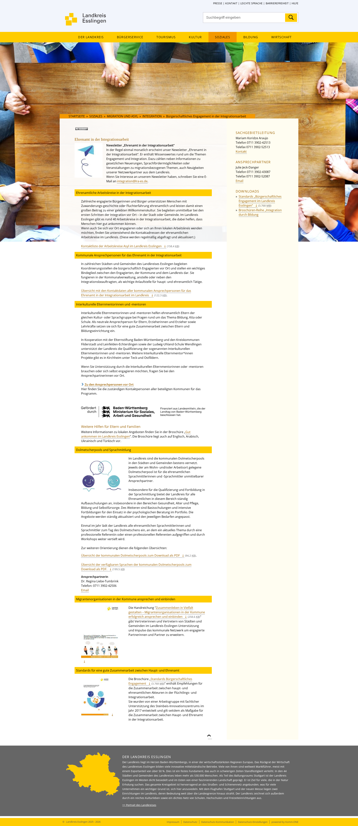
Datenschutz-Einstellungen (253, 822)
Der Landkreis (90, 37)
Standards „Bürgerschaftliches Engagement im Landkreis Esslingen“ (260, 200)
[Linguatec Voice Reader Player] (87, 130)
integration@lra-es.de (132, 181)
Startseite (77, 116)
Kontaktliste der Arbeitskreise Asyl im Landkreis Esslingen (121, 246)
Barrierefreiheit (277, 3)
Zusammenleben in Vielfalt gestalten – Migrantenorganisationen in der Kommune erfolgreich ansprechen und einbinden (166, 612)
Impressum (173, 822)
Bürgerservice (130, 37)
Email (85, 590)
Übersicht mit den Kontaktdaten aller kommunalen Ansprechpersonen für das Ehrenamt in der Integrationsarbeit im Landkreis (136, 293)
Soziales (222, 37)
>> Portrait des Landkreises (139, 805)
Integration (152, 116)
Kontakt (231, 3)
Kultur (195, 37)
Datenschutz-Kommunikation (217, 822)
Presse (217, 3)
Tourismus (166, 37)
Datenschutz (190, 822)
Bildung (250, 37)
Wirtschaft (281, 37)
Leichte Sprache (251, 3)
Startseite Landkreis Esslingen (85, 21)
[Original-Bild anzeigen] (101, 496)
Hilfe (295, 3)
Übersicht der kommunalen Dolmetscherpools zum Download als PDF (130, 555)
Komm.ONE (291, 822)
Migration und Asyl (122, 116)
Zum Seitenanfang (210, 733)
